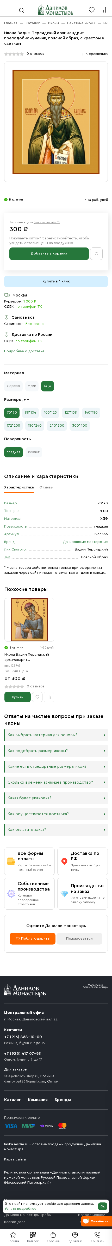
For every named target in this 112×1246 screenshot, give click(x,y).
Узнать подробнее (20, 1209)
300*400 (79, 425)
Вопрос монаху (91, 1215)
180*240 (35, 425)
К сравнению (97, 54)
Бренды (62, 1100)
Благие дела (15, 1222)
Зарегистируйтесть (59, 238)
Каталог (33, 1241)
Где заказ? (75, 1241)
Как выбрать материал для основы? (42, 735)
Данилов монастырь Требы (27, 1215)
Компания (38, 1100)
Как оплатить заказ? (27, 830)
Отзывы (46, 487)
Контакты (97, 1241)
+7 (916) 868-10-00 (23, 1037)
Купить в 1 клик (56, 281)
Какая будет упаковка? (29, 798)
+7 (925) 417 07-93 (22, 1053)
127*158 (71, 412)
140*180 (91, 412)
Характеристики (19, 487)
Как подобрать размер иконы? (38, 751)
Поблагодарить (35, 938)
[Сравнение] (105, 10)
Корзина (53, 1241)
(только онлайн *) (47, 222)
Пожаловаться (79, 938)
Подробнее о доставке (24, 351)
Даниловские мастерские (85, 542)
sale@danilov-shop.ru (21, 1076)
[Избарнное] (92, 10)
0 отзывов (35, 54)
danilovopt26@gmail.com (24, 1081)
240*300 (56, 425)
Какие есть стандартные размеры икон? (47, 767)
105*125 (50, 412)
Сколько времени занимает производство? (50, 782)
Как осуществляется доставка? (38, 814)
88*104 (30, 412)
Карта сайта (15, 1159)
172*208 (13, 425)
